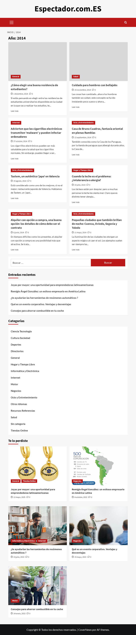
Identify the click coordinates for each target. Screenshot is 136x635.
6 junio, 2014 (18, 232)
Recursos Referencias (23, 410)
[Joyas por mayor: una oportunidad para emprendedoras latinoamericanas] (37, 465)
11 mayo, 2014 (80, 232)
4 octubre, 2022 (80, 497)
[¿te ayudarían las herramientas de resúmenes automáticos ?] (37, 525)
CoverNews (85, 629)
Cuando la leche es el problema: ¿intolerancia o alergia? (91, 178)
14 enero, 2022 (19, 613)
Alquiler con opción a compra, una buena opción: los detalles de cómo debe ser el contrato (36, 224)
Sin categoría (18, 423)
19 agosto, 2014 (19, 181)
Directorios (17, 351)
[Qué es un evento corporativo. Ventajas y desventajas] (98, 525)
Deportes (16, 344)
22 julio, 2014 (79, 185)
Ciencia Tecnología (21, 331)
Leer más (14, 111)
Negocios (16, 390)
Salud (75, 76)
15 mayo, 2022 (80, 557)
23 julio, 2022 (18, 557)
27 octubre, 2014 (20, 141)
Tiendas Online (19, 430)
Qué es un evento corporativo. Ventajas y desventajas (41, 304)
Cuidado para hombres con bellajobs (94, 85)
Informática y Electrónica (25, 370)
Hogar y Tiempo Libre (82, 170)
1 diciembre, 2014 (20, 94)
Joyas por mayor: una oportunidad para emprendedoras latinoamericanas (52, 284)
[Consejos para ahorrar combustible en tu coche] (37, 585)
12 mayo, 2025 (19, 497)
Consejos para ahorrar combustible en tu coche (37, 310)
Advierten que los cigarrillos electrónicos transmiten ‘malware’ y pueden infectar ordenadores (36, 133)
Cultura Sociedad (20, 337)
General (15, 76)
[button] (11, 22)
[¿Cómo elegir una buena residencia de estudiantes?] (37, 61)
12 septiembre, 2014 (82, 137)
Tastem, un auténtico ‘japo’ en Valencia (35, 176)
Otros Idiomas (19, 404)
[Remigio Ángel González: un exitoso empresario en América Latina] (98, 465)
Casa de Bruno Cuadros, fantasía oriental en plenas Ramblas (97, 131)
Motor (14, 384)
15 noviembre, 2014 (82, 90)
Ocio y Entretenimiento (83, 122)
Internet (16, 122)
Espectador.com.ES (68, 9)
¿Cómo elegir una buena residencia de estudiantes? (34, 87)
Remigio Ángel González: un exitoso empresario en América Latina (48, 291)
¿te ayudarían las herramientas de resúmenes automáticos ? (44, 297)
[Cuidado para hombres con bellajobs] (98, 61)
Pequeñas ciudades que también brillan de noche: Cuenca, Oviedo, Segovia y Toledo (97, 224)
